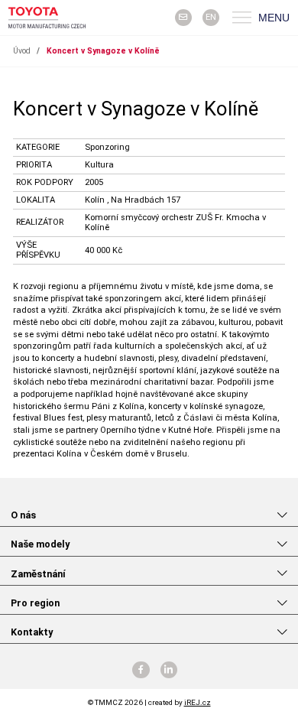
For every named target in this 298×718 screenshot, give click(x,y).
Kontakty (32, 632)
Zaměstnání (38, 574)
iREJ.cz (197, 702)
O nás (23, 515)
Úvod (22, 51)
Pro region (35, 603)
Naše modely (40, 544)
